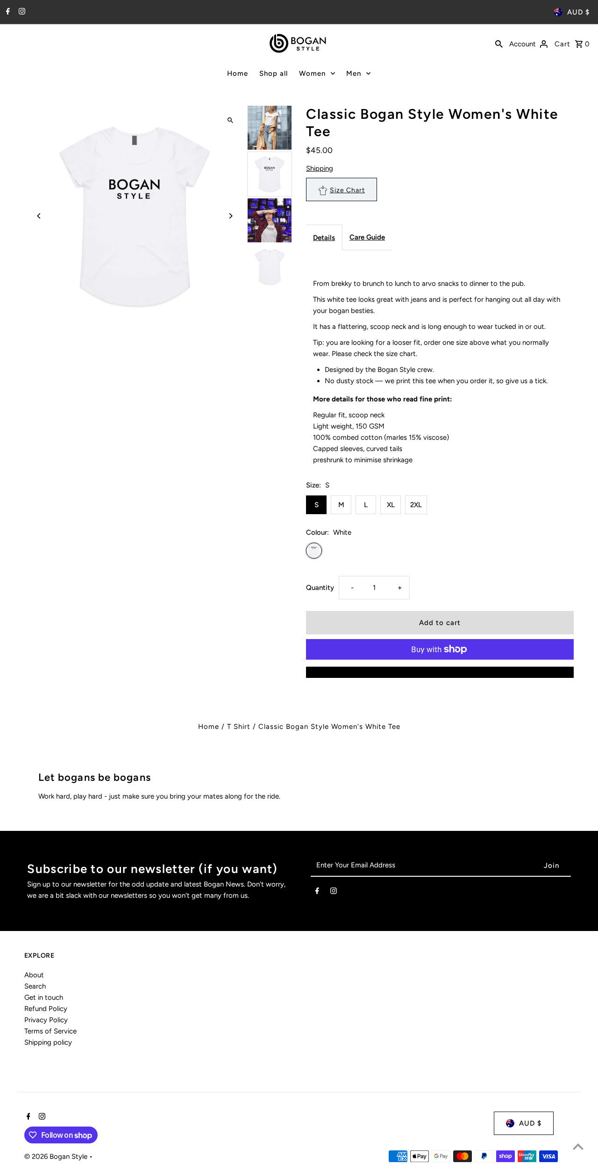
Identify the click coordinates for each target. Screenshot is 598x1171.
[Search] (499, 43)
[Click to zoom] (230, 120)
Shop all (273, 73)
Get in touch (43, 997)
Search (35, 986)
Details (324, 237)
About (34, 975)
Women (312, 73)
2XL (416, 505)
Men (353, 73)
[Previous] (39, 215)
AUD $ (578, 12)
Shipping (319, 168)
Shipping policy (48, 1042)
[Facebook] (7, 12)
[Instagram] (20, 12)
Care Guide (367, 237)
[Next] (230, 215)
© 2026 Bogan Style (56, 1156)
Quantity (320, 587)
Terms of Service (50, 1031)
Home (237, 73)
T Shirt (238, 726)
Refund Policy (45, 1008)
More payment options (440, 672)
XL (391, 505)
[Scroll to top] (578, 1146)
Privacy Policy (46, 1020)
